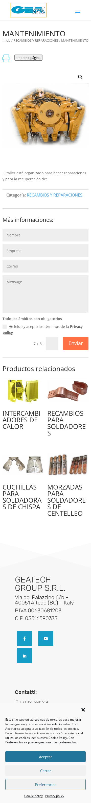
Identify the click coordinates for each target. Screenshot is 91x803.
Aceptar (45, 756)
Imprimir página (28, 57)
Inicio (7, 40)
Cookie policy (33, 796)
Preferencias (45, 784)
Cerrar (45, 770)
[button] (83, 709)
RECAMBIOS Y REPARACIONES (35, 40)
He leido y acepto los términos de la (43, 329)
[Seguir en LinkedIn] (24, 655)
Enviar (76, 343)
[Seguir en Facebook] (24, 638)
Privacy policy (54, 796)
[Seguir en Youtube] (45, 638)
